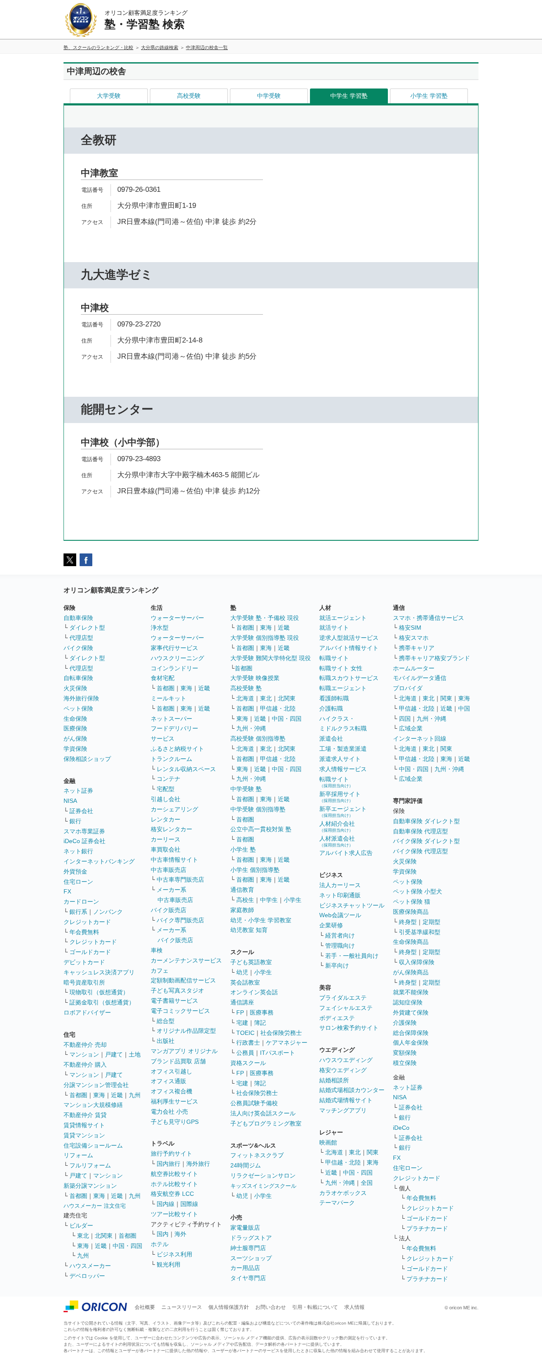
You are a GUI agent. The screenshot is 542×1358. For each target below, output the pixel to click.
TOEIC (245, 1032)
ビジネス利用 (174, 1254)
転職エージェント (343, 688)
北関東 (104, 1235)
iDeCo (401, 1127)
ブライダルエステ (343, 997)
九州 (135, 1095)
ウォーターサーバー (177, 617)
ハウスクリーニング (177, 658)
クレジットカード (87, 921)
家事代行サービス (174, 647)
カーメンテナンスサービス (186, 960)
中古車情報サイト (174, 859)
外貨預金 (75, 871)
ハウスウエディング (346, 1060)
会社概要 (145, 1307)
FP (240, 1012)
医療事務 (262, 1012)
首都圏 (78, 1095)
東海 (99, 1095)
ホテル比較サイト (174, 1184)
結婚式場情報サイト (346, 1100)
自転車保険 (78, 678)
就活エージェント (343, 617)
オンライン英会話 (254, 992)
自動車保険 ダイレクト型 (426, 821)
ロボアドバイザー (87, 1012)
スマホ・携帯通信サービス (428, 617)
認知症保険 (408, 1002)
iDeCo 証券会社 (84, 841)
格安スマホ (414, 637)
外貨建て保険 (411, 1012)
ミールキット (168, 698)
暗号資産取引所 (84, 982)
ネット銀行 (78, 851)
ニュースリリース (181, 1307)
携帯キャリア (416, 647)
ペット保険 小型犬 (417, 891)
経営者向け (340, 935)
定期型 (431, 921)
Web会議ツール (340, 915)
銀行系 (78, 911)
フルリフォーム (90, 1165)
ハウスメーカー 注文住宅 (95, 1206)
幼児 (242, 972)
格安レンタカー (171, 829)
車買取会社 (165, 849)
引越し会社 (165, 799)
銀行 (75, 821)
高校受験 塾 (246, 688)
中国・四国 (127, 1245)
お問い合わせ (270, 1307)
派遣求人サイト (340, 758)
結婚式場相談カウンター (351, 1090)
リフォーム (78, 1155)
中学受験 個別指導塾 (257, 809)
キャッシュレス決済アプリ (99, 972)
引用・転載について (315, 1307)
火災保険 (75, 688)
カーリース (165, 839)
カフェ (160, 970)
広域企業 (411, 728)
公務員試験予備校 (254, 1103)
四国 (405, 718)
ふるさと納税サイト (177, 748)
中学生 (269, 899)
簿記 (260, 1022)
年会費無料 (84, 932)
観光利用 (168, 1264)
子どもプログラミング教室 (265, 1123)
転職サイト (334, 658)
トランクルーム (171, 758)
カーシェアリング (174, 809)
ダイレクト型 (87, 627)
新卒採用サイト (340, 797)
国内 (163, 1234)
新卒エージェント (343, 811)
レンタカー (165, 819)
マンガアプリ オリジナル (184, 1051)
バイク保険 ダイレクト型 (426, 841)
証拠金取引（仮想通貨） (102, 1002)
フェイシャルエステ (346, 1007)
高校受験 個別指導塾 (257, 738)
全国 (367, 1182)
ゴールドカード (90, 952)
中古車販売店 (168, 869)
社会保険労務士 (281, 1032)
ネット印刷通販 (340, 895)
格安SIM (410, 627)
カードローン (81, 901)
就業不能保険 (411, 992)
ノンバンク (108, 911)
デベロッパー (87, 1275)
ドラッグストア (251, 1237)
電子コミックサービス (180, 1010)
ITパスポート (277, 1052)
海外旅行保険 (81, 698)
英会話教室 (245, 982)
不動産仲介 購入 (85, 1064)
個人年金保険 (411, 1042)
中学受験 (269, 95)
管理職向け (340, 945)
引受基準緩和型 (419, 932)
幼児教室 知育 (249, 930)
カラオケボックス (343, 1192)
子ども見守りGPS (175, 1121)
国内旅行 (168, 1163)
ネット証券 (78, 790)
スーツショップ (251, 1258)
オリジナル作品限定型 (186, 1030)
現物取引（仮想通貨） (99, 992)
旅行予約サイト (171, 1153)
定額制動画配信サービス (183, 980)
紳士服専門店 (248, 1248)
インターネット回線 (419, 738)
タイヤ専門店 (248, 1278)
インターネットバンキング (99, 861)
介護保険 (405, 1022)
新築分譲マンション (90, 1185)
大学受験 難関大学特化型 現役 (270, 658)
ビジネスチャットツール (351, 905)
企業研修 (331, 925)
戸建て (114, 1054)
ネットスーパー (171, 718)
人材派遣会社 (337, 841)
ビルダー (81, 1225)
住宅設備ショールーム (93, 1145)
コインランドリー (174, 668)
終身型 (408, 921)
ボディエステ (337, 1018)
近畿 (117, 1095)
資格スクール (248, 1062)
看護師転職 (334, 698)
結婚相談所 (334, 1080)
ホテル (160, 1244)
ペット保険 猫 (411, 901)
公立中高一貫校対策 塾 (260, 829)
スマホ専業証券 (84, 831)
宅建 (242, 1022)
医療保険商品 (411, 911)
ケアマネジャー (286, 1042)
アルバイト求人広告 (346, 852)
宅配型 (165, 788)
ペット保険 (78, 708)
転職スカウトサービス (349, 678)
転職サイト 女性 (340, 668)
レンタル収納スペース (186, 769)
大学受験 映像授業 (254, 678)
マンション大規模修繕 (93, 1104)
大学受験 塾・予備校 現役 (264, 617)
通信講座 (242, 1002)
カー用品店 (245, 1267)
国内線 (165, 1203)
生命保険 (75, 718)
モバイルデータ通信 (419, 678)
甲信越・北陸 (278, 708)
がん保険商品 (411, 972)
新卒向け (337, 965)
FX (67, 891)
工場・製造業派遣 (343, 748)
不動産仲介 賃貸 (85, 1115)
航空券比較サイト (174, 1173)
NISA (70, 800)
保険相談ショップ (87, 758)
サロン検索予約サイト (349, 1027)
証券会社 (81, 811)
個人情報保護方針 (228, 1307)
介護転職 (331, 708)
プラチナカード (427, 1228)
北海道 (245, 698)
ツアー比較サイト (174, 1214)
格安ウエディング (343, 1070)
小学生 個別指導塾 (254, 869)
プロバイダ (408, 688)
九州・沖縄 (251, 728)
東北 (83, 1235)
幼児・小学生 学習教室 (260, 920)
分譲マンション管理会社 (96, 1084)
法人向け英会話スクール (263, 1113)
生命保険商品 (411, 941)
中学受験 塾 (246, 788)
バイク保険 (78, 647)
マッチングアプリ (343, 1110)
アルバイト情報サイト (349, 647)
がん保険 (75, 738)
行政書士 (248, 1042)
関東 (373, 1152)
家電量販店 (245, 1227)
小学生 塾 (243, 849)
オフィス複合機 (171, 1091)
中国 (464, 708)
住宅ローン (78, 881)
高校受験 (189, 95)
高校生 (245, 899)
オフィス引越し (171, 1071)
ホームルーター (413, 668)
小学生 (292, 899)
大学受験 (109, 95)
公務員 (245, 1052)
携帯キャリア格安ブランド (434, 658)
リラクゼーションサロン (263, 1175)
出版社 (165, 1040)
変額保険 (405, 1052)
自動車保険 (78, 617)
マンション (84, 1054)
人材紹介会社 (337, 826)
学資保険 (75, 748)
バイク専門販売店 (180, 920)
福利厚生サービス (174, 1101)
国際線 (189, 1203)
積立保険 (405, 1062)
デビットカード (84, 962)
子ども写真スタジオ (177, 990)
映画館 (328, 1142)
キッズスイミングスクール (263, 1186)
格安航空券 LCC (172, 1193)
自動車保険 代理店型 (420, 831)
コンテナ (168, 778)
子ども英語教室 (251, 962)
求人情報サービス (343, 769)
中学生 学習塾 (349, 95)
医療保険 (75, 728)
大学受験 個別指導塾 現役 (264, 637)
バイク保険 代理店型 (420, 851)
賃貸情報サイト (84, 1125)
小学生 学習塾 (429, 95)
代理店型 (81, 637)
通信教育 (242, 889)
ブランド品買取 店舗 (178, 1061)
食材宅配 (162, 678)
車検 (157, 950)
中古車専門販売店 (180, 879)
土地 (135, 1054)
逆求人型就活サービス (349, 637)
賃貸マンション (84, 1135)
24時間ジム (245, 1165)
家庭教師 (242, 910)
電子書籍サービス (174, 1000)
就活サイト (334, 627)
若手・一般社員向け (352, 955)
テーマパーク (337, 1202)
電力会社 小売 (169, 1111)
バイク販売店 (168, 910)
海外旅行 (198, 1163)
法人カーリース (340, 885)
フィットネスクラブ (257, 1155)
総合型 (165, 1021)
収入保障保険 (416, 962)
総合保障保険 (411, 1032)
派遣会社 (331, 738)
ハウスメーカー (90, 1265)
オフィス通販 (168, 1081)
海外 (180, 1234)
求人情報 (354, 1307)
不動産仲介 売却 (85, 1044)
